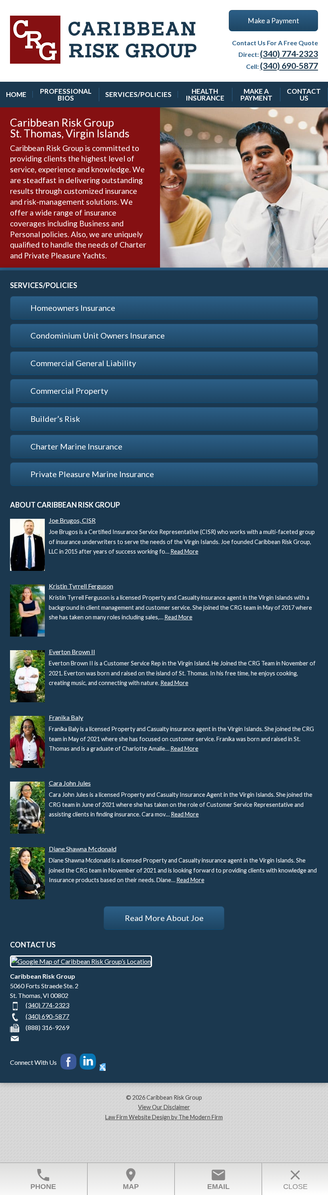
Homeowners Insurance (72, 307)
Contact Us (304, 94)
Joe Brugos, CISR (72, 520)
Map (131, 1179)
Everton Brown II (72, 651)
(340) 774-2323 (289, 53)
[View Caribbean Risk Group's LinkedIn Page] (89, 1063)
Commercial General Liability (83, 363)
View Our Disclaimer (164, 1107)
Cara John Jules (70, 783)
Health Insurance (205, 94)
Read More (184, 551)
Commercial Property (69, 390)
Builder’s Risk (55, 418)
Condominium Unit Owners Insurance (97, 335)
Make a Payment (273, 20)
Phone (43, 1179)
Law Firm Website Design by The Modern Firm (164, 1117)
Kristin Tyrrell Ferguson (81, 586)
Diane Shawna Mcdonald (82, 848)
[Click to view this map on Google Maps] (81, 961)
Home (16, 94)
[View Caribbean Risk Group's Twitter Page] (102, 1067)
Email (218, 1179)
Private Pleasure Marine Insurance (92, 474)
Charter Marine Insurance (76, 446)
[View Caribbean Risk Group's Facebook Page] (68, 1063)
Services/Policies (138, 94)
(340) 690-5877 (289, 65)
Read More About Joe (164, 918)
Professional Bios (66, 94)
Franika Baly (66, 717)
